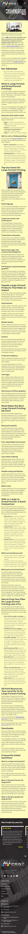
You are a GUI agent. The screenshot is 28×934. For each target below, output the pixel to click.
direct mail (4, 719)
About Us (3, 891)
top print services (18, 61)
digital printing (20, 717)
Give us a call (4, 725)
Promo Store (4, 884)
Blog (2, 896)
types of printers (17, 138)
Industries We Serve (5, 888)
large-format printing (12, 46)
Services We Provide (5, 886)
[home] (10, 3)
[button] (25, 3)
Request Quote (4, 893)
